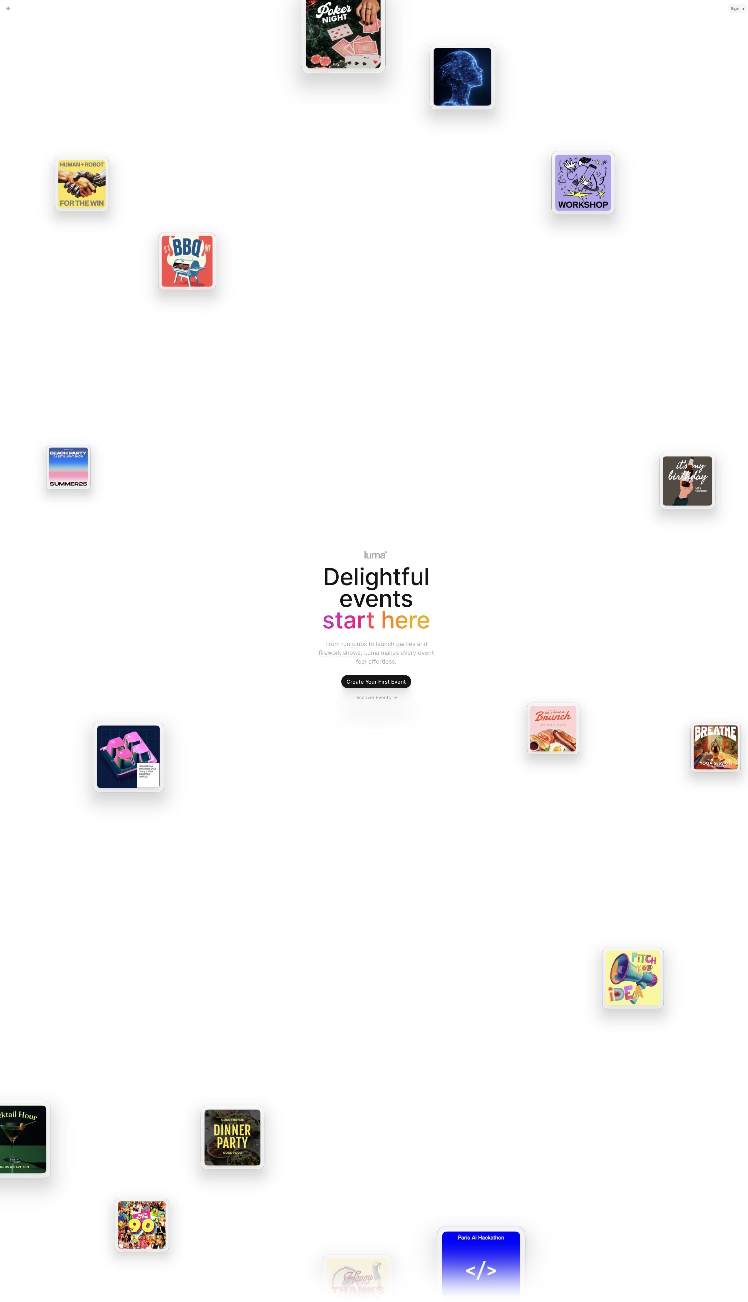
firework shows (340, 652)
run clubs (354, 643)
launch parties (395, 643)
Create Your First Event (376, 682)
